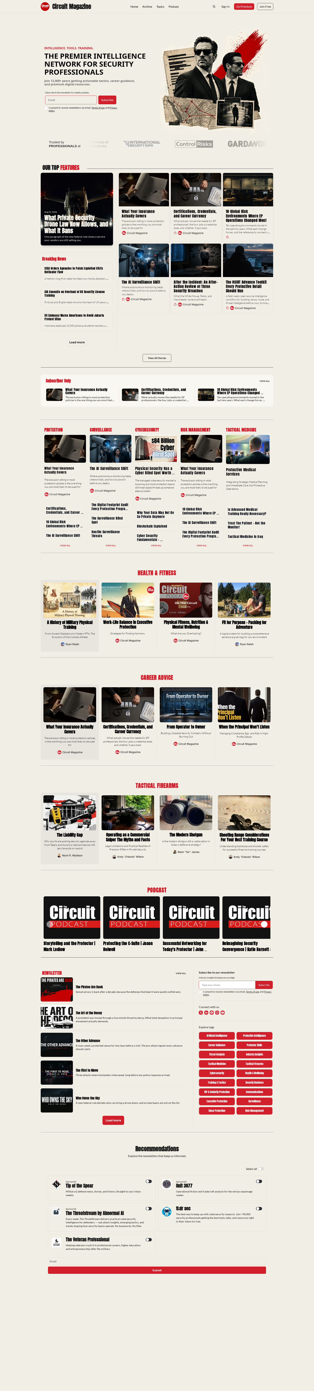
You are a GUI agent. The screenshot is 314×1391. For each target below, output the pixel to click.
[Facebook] (212, 1013)
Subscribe (107, 100)
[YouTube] (223, 1013)
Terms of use (98, 107)
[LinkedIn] (206, 1013)
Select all (251, 1168)
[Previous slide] (50, 924)
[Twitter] (201, 1013)
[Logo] (45, 6)
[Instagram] (217, 1013)
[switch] (261, 1169)
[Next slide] (264, 924)
